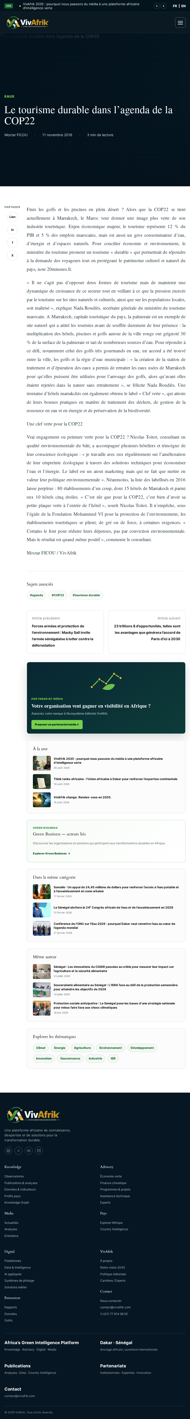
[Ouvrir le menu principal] (180, 22)
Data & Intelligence (17, 1267)
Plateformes (12, 1261)
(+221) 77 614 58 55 (114, 1314)
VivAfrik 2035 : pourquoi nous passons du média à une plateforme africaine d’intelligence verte (81, 6)
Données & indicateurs (20, 1189)
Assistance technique (115, 1196)
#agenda (36, 595)
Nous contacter (110, 1301)
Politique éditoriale (113, 1274)
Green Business (72, 1412)
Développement (142, 1048)
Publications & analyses (20, 1183)
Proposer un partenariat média (57, 724)
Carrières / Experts (112, 1280)
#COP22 (58, 595)
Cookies (180, 1412)
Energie (59, 1048)
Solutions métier (15, 1287)
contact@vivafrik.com (115, 1307)
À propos (106, 1261)
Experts (105, 1202)
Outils (8, 1320)
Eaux (9, 96)
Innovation (44, 1058)
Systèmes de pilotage (19, 1280)
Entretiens (11, 1236)
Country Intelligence (114, 1229)
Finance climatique (113, 1183)
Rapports (10, 1307)
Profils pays (12, 1196)
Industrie (95, 1058)
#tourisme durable (86, 595)
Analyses (10, 1229)
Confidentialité (127, 1412)
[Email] (39, 1151)
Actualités (11, 1223)
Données (10, 1314)
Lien (12, 217)
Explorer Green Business (52, 853)
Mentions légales (100, 1412)
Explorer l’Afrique (111, 1223)
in (12, 230)
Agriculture (82, 1048)
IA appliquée (13, 1274)
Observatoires (14, 1176)
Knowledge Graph (16, 1202)
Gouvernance (70, 1058)
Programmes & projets (115, 1189)
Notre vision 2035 (112, 1267)
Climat (41, 1048)
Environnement (110, 1048)
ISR (113, 1058)
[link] (8, 1151)
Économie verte (111, 1176)
